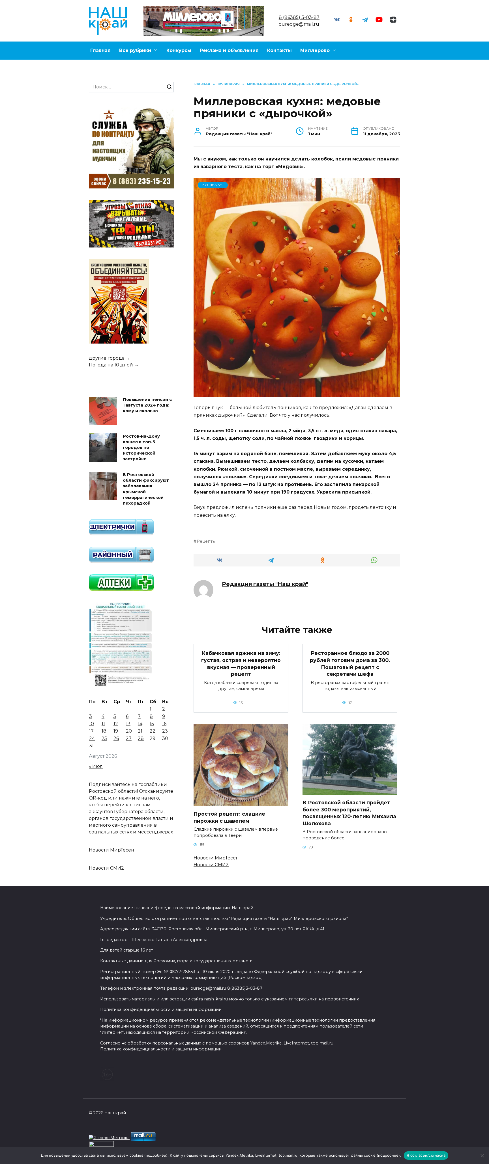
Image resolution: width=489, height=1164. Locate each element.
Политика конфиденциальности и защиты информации (161, 1049)
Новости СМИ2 (211, 864)
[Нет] (482, 1155)
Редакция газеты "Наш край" (265, 584)
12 (115, 723)
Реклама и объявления (229, 50)
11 (103, 723)
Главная (100, 50)
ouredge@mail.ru (299, 24)
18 (104, 731)
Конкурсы (178, 50)
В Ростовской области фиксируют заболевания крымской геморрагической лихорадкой (146, 489)
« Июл (96, 766)
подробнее (156, 1155)
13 (128, 723)
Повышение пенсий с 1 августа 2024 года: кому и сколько (147, 405)
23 (165, 731)
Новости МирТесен (216, 858)
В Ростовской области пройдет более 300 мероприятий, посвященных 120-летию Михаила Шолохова (349, 813)
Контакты (279, 50)
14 (140, 723)
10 (91, 723)
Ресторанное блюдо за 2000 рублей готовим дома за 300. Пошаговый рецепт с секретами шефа (350, 663)
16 (164, 723)
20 (129, 731)
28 (141, 738)
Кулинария (213, 185)
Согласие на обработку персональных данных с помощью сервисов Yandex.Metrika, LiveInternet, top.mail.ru (216, 1043)
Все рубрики (135, 50)
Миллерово (315, 50)
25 (104, 738)
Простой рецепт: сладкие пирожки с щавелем (229, 817)
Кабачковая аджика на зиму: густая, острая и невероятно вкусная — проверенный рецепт (241, 663)
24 (92, 738)
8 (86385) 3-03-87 (299, 17)
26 (116, 738)
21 (140, 731)
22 (152, 731)
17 (91, 731)
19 (115, 731)
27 (129, 738)
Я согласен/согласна (426, 1155)
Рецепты (206, 541)
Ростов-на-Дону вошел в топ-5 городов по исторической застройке (141, 448)
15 (152, 723)
